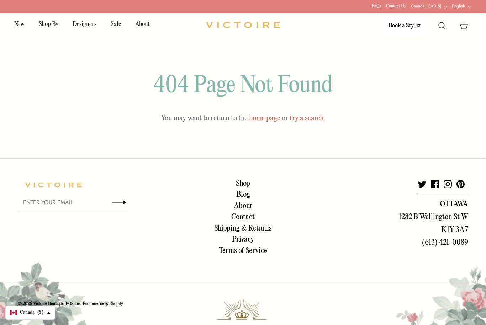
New (19, 24)
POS (69, 304)
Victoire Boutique (48, 304)
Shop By (48, 24)
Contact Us (396, 6)
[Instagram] (448, 184)
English (458, 6)
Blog (243, 194)
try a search (307, 118)
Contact (243, 217)
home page (264, 118)
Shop (243, 183)
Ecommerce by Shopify (103, 304)
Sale (116, 24)
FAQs (376, 6)
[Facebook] (435, 184)
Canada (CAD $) (426, 6)
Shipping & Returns (243, 228)
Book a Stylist (405, 25)
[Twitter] (422, 184)
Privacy (243, 239)
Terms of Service (243, 251)
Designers (84, 24)
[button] (30, 312)
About (142, 24)
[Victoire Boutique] (243, 25)
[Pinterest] (460, 184)
